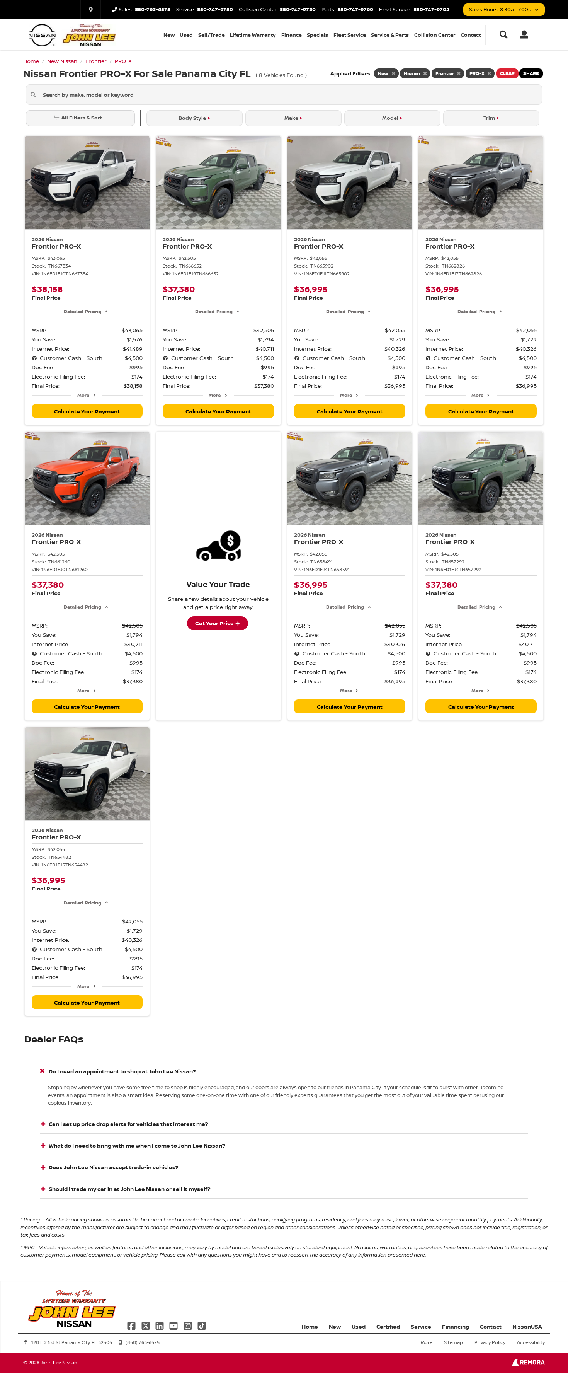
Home (310, 1326)
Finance (291, 34)
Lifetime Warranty (253, 34)
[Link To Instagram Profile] (189, 1325)
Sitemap (453, 1342)
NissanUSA (527, 1326)
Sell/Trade (211, 34)
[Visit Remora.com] (528, 1363)
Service (421, 1326)
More (83, 395)
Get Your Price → (217, 623)
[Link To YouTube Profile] (174, 1325)
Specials (317, 34)
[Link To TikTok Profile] (202, 1325)
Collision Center (435, 34)
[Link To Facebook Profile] (132, 1325)
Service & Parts (390, 34)
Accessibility (531, 1342)
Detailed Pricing (82, 311)
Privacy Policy (489, 1342)
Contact (471, 34)
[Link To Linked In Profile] (160, 1325)
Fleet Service (349, 34)
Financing (455, 1326)
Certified (388, 1326)
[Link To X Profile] (146, 1325)
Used (186, 34)
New (169, 34)
